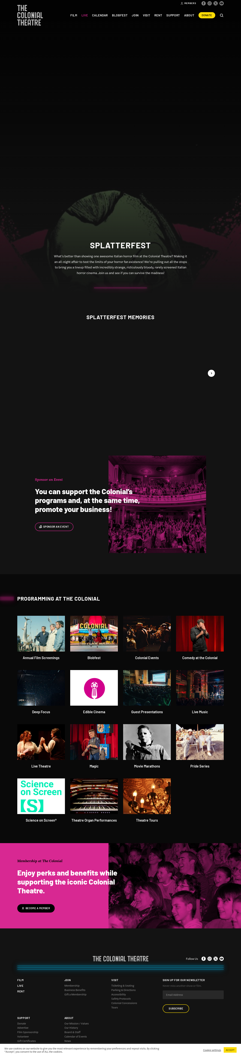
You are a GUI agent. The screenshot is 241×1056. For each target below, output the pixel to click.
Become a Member (38, 908)
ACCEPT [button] (230, 1050)
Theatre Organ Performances (94, 820)
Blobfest (94, 657)
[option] (120, 379)
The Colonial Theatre (30, 15)
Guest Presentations (147, 712)
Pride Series (199, 766)
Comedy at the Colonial (200, 657)
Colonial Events (147, 657)
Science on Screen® (41, 820)
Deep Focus (41, 712)
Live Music (200, 712)
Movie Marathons (147, 766)
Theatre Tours (147, 820)
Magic (94, 766)
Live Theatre (41, 766)
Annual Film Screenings (41, 657)
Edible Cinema (94, 712)
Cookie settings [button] (212, 1050)
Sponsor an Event (56, 526)
